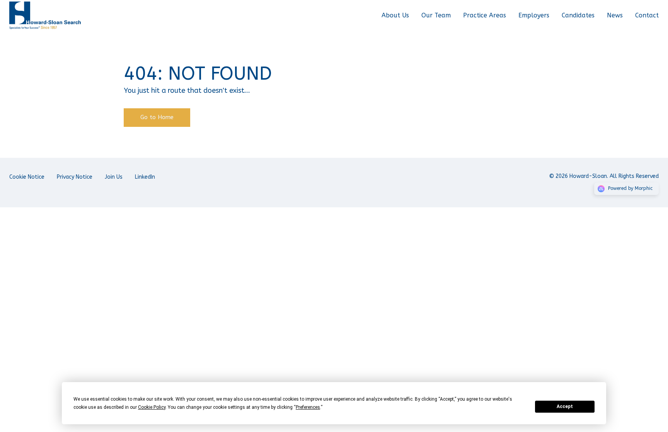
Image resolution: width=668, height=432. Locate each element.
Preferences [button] (308, 407)
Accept (565, 406)
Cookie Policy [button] (151, 407)
